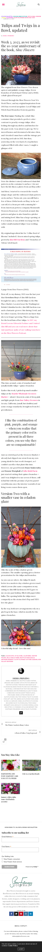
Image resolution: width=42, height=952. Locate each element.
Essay (4, 17)
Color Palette (6, 16)
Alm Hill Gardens (17, 240)
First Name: (6, 846)
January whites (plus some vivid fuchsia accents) (8, 799)
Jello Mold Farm (30, 471)
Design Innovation (20, 16)
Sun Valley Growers (29, 400)
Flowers (9, 17)
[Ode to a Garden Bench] (31, 765)
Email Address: (7, 836)
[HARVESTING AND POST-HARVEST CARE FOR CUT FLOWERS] (10, 765)
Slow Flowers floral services (13, 862)
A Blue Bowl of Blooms (14, 656)
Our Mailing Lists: (8, 856)
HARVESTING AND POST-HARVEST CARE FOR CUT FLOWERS (9, 776)
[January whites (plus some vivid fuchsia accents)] (10, 788)
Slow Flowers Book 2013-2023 (24, 17)
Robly (35, 867)
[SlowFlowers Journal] (21, 4)
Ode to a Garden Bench (30, 774)
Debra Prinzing (8, 36)
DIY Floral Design (34, 16)
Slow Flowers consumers (12, 859)
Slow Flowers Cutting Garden (25, 659)
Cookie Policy (13, 946)
